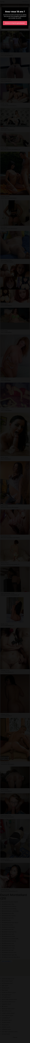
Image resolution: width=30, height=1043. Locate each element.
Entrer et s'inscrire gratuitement (15, 23)
